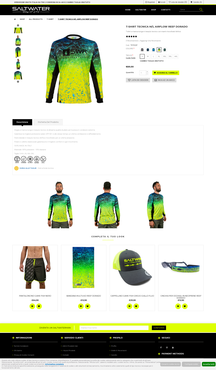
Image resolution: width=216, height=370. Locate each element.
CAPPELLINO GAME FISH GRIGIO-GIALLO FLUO (132, 296)
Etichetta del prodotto (48, 122)
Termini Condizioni (21, 346)
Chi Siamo (18, 350)
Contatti (165, 10)
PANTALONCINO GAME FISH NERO (35, 296)
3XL (170, 56)
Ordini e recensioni (119, 350)
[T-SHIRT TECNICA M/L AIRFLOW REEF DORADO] (60, 204)
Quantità (130, 72)
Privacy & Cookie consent (24, 355)
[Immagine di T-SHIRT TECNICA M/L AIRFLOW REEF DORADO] (74, 68)
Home (127, 10)
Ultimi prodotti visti (70, 346)
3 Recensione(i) (132, 41)
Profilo (113, 346)
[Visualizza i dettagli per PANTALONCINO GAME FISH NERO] (35, 267)
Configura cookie (191, 364)
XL (159, 56)
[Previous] (18, 82)
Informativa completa (54, 364)
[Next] (18, 25)
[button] (154, 10)
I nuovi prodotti (69, 350)
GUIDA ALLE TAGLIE (27, 168)
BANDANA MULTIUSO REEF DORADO (83, 296)
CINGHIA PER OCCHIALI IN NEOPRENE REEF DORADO (181, 297)
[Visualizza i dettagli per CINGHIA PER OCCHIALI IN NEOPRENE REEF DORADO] (181, 267)
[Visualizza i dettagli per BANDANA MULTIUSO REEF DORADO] (83, 267)
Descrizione (22, 122)
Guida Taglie (130, 58)
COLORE (130, 49)
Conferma (159, 328)
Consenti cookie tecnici (170, 364)
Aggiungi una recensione (150, 41)
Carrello (114, 355)
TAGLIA (129, 55)
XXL (164, 56)
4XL (176, 56)
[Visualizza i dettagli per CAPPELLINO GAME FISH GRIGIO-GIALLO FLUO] (132, 267)
